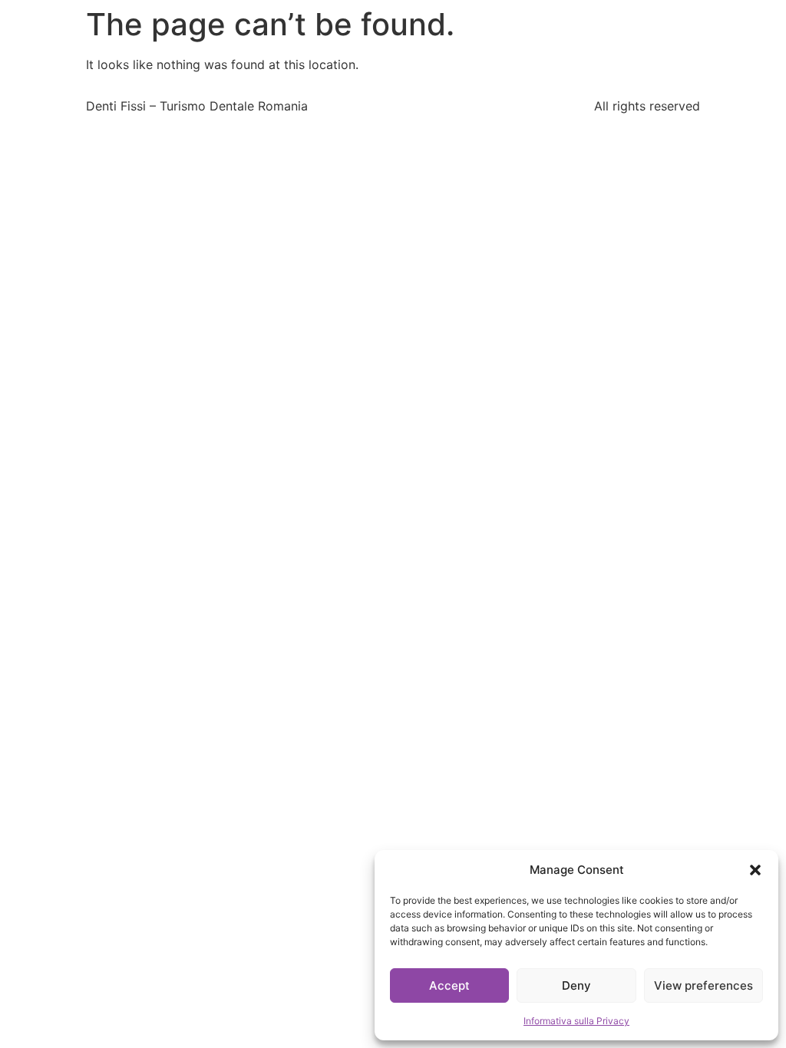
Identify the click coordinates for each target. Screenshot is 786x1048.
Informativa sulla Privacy (576, 1021)
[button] (755, 870)
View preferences (703, 985)
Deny (576, 985)
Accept (449, 985)
